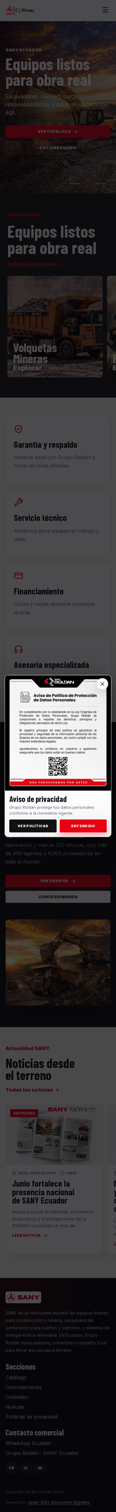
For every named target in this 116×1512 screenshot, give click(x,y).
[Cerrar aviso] (102, 684)
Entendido (83, 826)
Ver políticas (33, 826)
